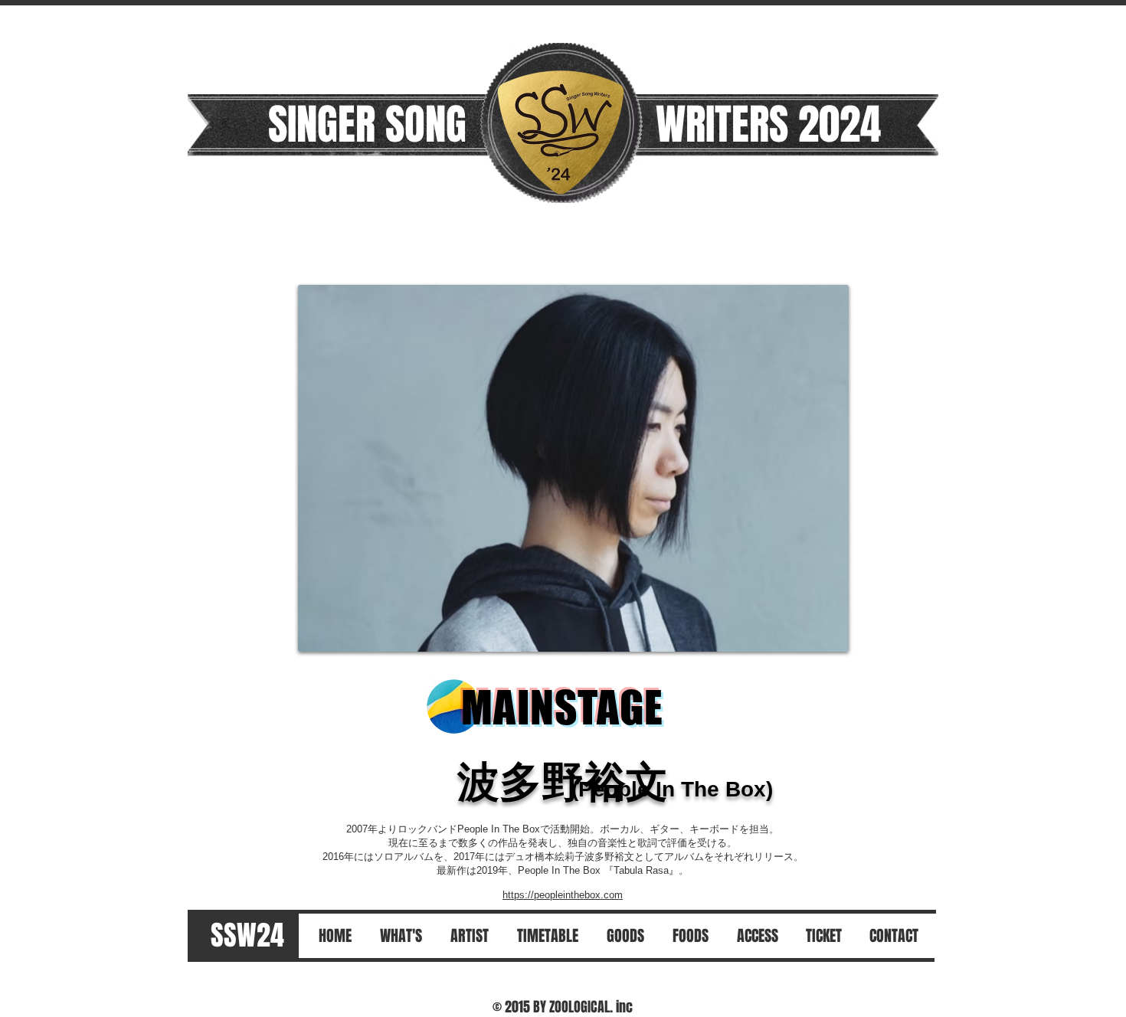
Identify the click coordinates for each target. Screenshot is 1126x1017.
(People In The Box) (672, 789)
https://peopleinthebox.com (562, 895)
